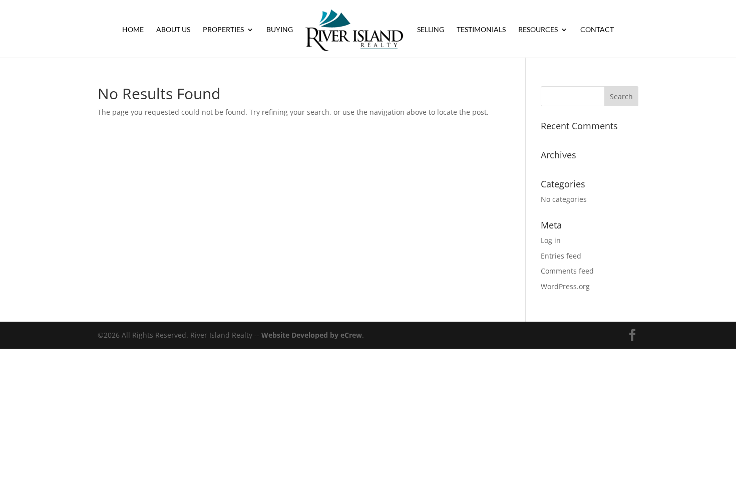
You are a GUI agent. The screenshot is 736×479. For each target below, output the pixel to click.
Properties (223, 30)
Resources (538, 30)
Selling (430, 30)
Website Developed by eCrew (311, 335)
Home (133, 30)
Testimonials (481, 30)
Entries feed (561, 256)
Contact (597, 30)
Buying (279, 30)
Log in (551, 240)
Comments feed (567, 271)
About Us (173, 30)
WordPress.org (565, 286)
